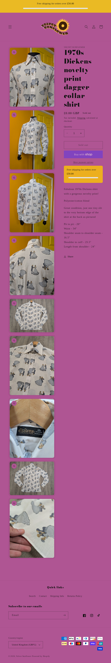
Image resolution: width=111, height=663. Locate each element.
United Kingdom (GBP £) (24, 645)
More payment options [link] (83, 162)
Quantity (68, 127)
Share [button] (70, 256)
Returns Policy (74, 596)
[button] (10, 27)
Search (32, 596)
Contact (43, 596)
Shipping (81, 118)
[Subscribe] (64, 615)
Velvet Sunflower (23, 656)
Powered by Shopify (41, 656)
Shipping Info (57, 596)
